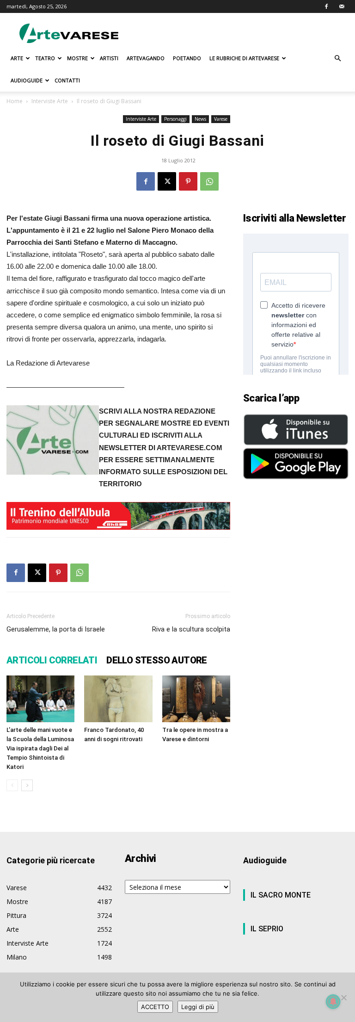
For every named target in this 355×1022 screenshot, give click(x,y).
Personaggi (175, 119)
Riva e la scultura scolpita (191, 629)
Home (14, 101)
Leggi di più (197, 1006)
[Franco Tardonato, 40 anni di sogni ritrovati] (118, 698)
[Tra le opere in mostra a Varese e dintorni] (196, 698)
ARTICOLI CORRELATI (51, 660)
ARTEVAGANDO (146, 58)
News (200, 119)
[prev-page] (12, 785)
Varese (220, 119)
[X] (167, 181)
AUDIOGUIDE (27, 80)
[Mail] (342, 6)
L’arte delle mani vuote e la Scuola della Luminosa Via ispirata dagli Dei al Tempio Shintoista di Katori (40, 748)
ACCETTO (155, 1006)
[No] (343, 997)
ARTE (17, 58)
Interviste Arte (49, 101)
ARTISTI (109, 58)
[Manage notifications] (333, 1001)
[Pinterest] (188, 181)
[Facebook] (326, 6)
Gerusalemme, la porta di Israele (55, 629)
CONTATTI (67, 80)
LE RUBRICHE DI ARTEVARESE (244, 58)
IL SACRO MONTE (281, 895)
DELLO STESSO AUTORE (156, 660)
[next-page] (27, 785)
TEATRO (45, 58)
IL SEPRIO (267, 928)
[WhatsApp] (209, 181)
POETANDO (187, 58)
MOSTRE (77, 58)
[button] (337, 58)
